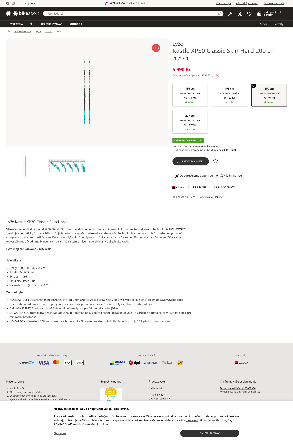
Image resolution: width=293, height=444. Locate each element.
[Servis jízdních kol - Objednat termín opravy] (230, 13)
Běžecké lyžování (22, 31)
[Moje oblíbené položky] (249, 13)
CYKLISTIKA (16, 24)
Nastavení (60, 433)
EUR (33, 3)
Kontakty (278, 24)
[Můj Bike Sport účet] (239, 13)
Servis (263, 24)
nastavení (192, 420)
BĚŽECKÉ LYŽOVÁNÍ (52, 24)
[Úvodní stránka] (22, 13)
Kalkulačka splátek (224, 186)
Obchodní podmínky (247, 3)
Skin (59, 31)
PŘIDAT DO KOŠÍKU (193, 161)
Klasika (48, 31)
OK (210, 433)
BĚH (32, 24)
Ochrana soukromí (273, 3)
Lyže (38, 31)
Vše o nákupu (223, 3)
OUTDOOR (76, 24)
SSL (258, 391)
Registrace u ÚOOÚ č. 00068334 (238, 388)
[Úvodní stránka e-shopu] (9, 31)
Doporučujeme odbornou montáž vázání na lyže (211, 175)
